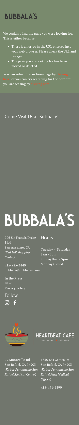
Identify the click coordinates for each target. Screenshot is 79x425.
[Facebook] (14, 302)
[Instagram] (7, 302)
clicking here (40, 84)
